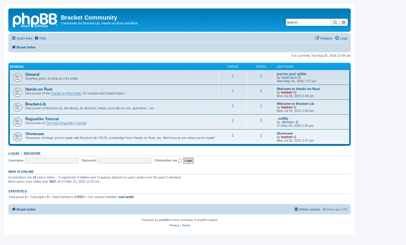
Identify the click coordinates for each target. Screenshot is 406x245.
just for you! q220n (291, 74)
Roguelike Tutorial (42, 119)
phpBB (164, 220)
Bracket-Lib (35, 104)
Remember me (167, 160)
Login (13, 153)
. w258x (282, 118)
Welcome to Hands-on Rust (298, 89)
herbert (286, 92)
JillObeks (288, 122)
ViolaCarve (289, 77)
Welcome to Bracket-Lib (295, 103)
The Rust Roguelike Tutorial (66, 123)
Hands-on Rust (38, 89)
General (17, 66)
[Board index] (35, 19)
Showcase (34, 134)
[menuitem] (40, 38)
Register (32, 153)
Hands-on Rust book (66, 93)
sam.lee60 (126, 197)
